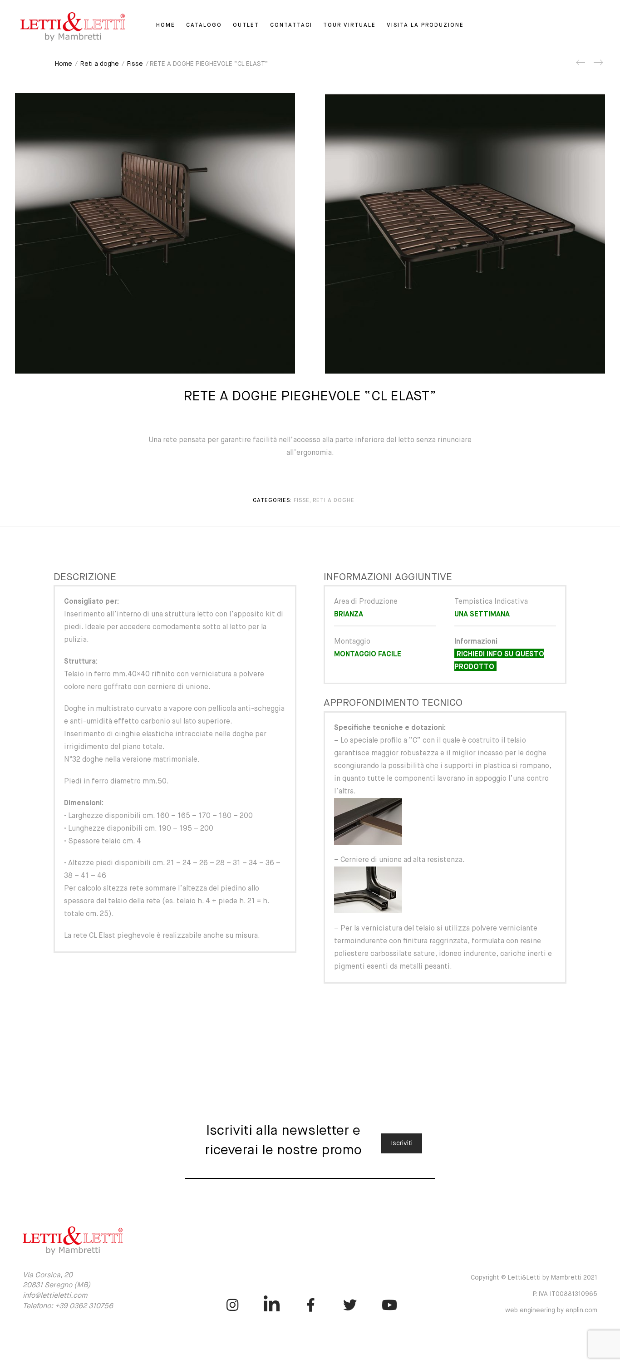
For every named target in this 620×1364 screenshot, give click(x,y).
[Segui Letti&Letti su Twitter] (350, 1305)
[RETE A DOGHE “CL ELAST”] (581, 65)
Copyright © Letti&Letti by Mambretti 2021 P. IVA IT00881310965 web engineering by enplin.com (534, 1294)
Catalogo (204, 25)
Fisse (135, 64)
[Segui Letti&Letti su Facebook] (310, 1305)
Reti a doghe (99, 64)
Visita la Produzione (425, 25)
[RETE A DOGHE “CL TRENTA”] (598, 65)
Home (165, 25)
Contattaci (291, 25)
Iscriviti (402, 1143)
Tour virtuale (349, 25)
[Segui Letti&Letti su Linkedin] (271, 1305)
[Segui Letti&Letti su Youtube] (389, 1305)
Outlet (246, 25)
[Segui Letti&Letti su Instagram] (232, 1305)
